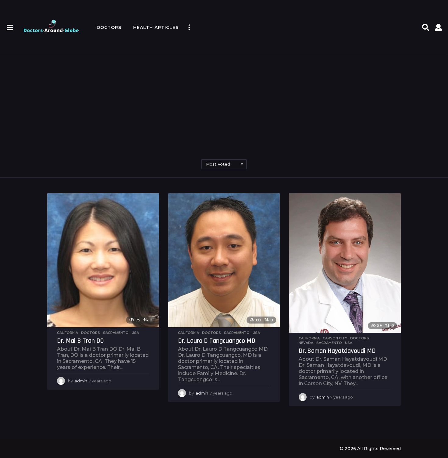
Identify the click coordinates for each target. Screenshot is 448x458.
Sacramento (116, 333)
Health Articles (156, 27)
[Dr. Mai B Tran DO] (103, 260)
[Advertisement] (224, 100)
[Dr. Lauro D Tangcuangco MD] (224, 260)
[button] (9, 27)
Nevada (306, 343)
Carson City (335, 338)
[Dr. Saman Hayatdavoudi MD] (345, 263)
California (67, 333)
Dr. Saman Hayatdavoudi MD (337, 351)
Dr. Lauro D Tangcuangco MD (216, 341)
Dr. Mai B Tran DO (80, 341)
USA (135, 333)
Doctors (109, 27)
